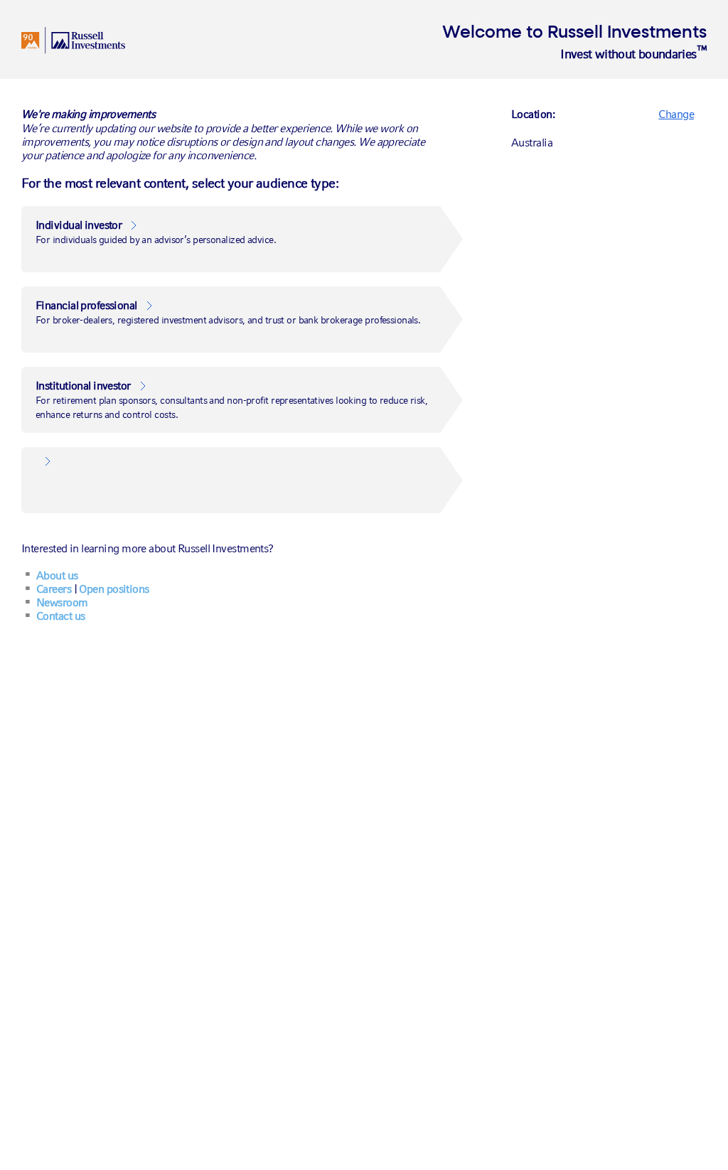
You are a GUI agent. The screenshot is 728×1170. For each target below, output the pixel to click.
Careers (53, 589)
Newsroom (62, 602)
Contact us (60, 616)
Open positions (114, 589)
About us (57, 575)
